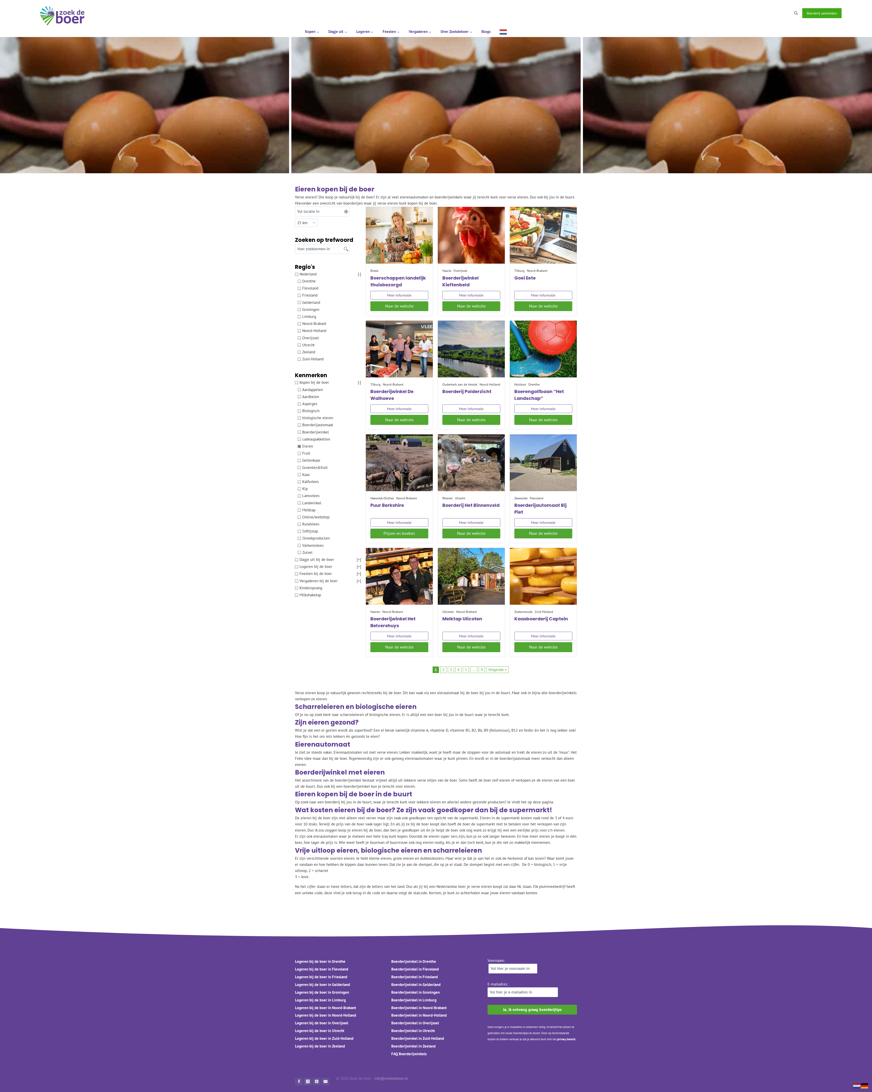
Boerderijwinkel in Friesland (414, 976)
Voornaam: (496, 960)
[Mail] (325, 1081)
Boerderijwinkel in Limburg (413, 999)
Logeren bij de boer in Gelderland (322, 984)
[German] (865, 1085)
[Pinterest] (316, 1081)
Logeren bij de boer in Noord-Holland (325, 1015)
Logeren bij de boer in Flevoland (321, 968)
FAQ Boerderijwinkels (409, 1053)
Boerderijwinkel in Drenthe (413, 961)
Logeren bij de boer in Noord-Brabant (325, 1007)
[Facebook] (849, 13)
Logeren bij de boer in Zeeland (320, 1046)
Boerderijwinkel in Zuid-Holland (417, 1038)
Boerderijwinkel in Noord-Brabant (419, 1007)
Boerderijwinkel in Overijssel (415, 1022)
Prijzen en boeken (399, 533)
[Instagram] (861, 13)
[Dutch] (503, 31)
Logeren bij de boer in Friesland (321, 976)
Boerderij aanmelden (822, 13)
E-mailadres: (498, 984)
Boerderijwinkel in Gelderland (416, 984)
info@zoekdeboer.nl (391, 1078)
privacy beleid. (566, 1039)
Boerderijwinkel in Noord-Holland (419, 1015)
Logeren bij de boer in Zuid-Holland (324, 1038)
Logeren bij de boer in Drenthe (320, 961)
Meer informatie (399, 295)
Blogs (485, 31)
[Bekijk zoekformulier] (796, 13)
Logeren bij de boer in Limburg (320, 999)
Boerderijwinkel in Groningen (415, 992)
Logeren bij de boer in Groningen (322, 992)
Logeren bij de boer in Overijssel (321, 1022)
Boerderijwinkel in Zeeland (413, 1046)
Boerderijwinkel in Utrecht (413, 1030)
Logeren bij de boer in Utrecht (319, 1030)
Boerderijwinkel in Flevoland (415, 968)
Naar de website (399, 306)
